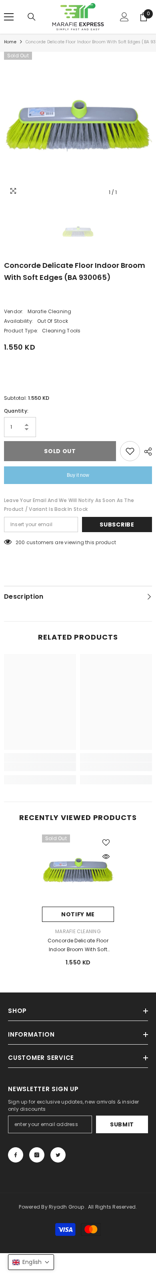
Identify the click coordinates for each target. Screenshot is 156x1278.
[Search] (31, 17)
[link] (40, 766)
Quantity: (16, 410)
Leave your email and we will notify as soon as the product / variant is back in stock (69, 504)
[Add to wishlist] (130, 451)
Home (10, 42)
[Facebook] (15, 1155)
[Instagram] (36, 1155)
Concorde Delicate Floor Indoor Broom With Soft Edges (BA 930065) (78, 945)
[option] (78, 126)
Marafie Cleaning (50, 311)
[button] (31, 1262)
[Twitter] (58, 1155)
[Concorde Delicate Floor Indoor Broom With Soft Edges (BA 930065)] (78, 870)
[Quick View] (106, 857)
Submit (122, 1124)
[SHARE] (146, 451)
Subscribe (117, 525)
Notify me (78, 914)
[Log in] (124, 16)
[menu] (9, 17)
